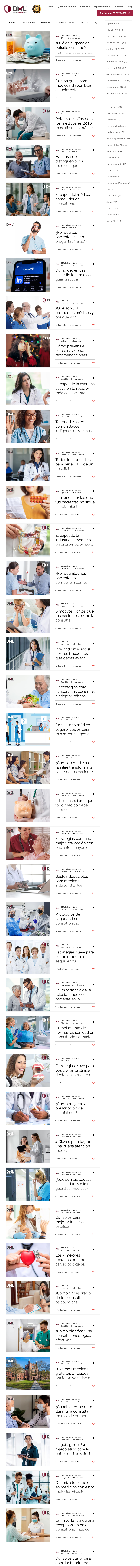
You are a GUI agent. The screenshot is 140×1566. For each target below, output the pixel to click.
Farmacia (45, 22)
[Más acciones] (94, 36)
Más (82, 22)
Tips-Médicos (28, 22)
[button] (96, 23)
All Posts (10, 22)
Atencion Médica (65, 22)
